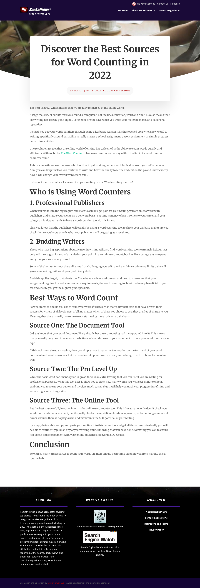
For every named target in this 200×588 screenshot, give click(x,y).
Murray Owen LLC (56, 582)
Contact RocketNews (156, 517)
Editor (78, 90)
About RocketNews (142, 10)
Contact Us (162, 3)
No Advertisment (146, 3)
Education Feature (116, 90)
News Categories (168, 10)
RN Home (123, 10)
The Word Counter (71, 153)
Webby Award (115, 526)
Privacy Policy (156, 529)
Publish (176, 3)
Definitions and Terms (156, 523)
